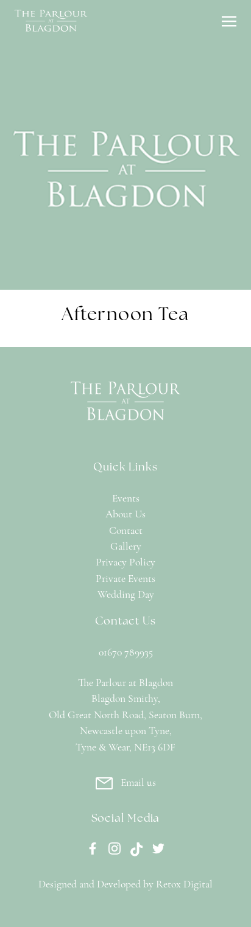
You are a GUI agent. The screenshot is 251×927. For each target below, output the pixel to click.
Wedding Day (125, 595)
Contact (126, 531)
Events (126, 499)
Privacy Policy (125, 563)
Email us (138, 783)
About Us (125, 514)
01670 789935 (126, 653)
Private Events (125, 579)
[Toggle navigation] (229, 21)
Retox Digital (184, 885)
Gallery (125, 547)
